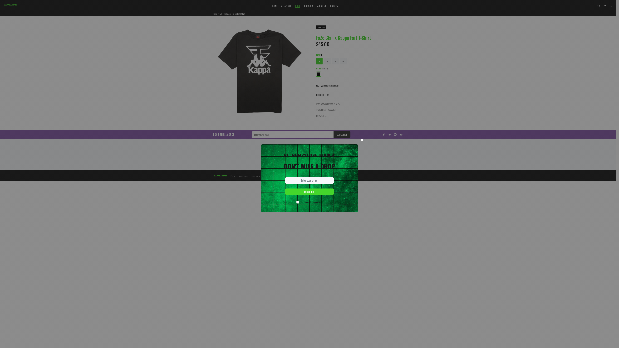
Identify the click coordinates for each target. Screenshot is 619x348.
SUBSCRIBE (309, 191)
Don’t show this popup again (311, 202)
